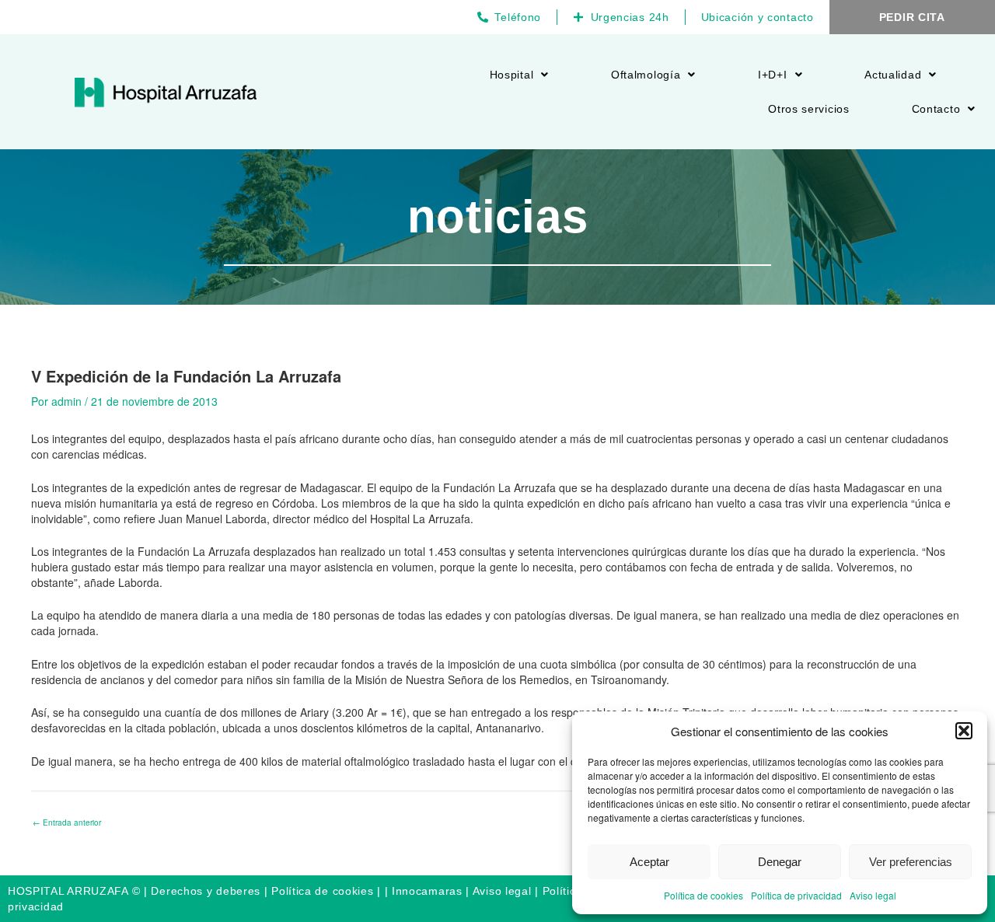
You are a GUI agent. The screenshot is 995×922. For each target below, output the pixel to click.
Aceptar (649, 861)
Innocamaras (427, 891)
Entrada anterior (67, 822)
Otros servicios (809, 109)
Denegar (779, 861)
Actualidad (892, 74)
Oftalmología (645, 74)
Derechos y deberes (205, 891)
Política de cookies (703, 895)
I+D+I (772, 74)
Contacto (936, 109)
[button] (964, 731)
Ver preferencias (910, 861)
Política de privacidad (796, 895)
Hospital (512, 74)
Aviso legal (873, 895)
